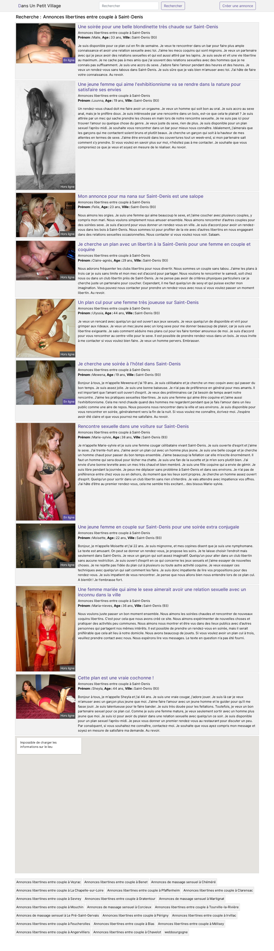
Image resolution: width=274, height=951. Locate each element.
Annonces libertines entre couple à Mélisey (191, 924)
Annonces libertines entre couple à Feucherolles (53, 924)
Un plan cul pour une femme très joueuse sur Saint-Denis (138, 302)
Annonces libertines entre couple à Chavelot (127, 932)
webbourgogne (176, 932)
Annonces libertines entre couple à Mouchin (49, 907)
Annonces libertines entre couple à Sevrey (48, 899)
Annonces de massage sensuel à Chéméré (183, 882)
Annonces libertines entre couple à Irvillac (204, 915)
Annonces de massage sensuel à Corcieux (119, 907)
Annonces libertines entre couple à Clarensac (218, 890)
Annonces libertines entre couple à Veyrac (48, 882)
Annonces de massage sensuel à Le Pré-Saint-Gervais (57, 915)
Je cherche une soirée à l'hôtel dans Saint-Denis (129, 363)
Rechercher (173, 6)
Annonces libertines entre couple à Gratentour (120, 899)
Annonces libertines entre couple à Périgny (135, 915)
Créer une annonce (237, 6)
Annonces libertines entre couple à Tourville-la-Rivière (197, 907)
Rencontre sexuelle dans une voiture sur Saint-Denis (133, 426)
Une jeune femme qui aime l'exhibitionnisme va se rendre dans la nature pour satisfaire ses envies (159, 87)
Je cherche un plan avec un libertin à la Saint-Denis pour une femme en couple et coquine (164, 246)
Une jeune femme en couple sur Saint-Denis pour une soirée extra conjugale (158, 527)
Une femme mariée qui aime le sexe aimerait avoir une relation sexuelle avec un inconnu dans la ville (162, 592)
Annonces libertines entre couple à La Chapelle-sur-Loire (60, 890)
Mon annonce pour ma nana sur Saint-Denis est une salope (140, 196)
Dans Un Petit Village (39, 5)
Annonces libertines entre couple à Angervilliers (53, 932)
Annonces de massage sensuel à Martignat (191, 899)
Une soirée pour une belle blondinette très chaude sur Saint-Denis (148, 26)
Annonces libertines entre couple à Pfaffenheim (143, 890)
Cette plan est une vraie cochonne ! (116, 677)
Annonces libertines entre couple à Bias (124, 924)
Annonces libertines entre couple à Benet (115, 882)
